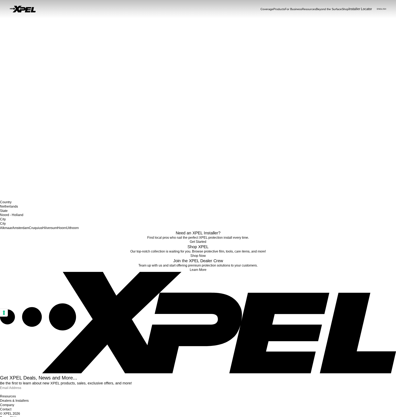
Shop (345, 9)
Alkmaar (6, 228)
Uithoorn (72, 228)
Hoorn (61, 228)
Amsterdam (20, 228)
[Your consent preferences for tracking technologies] (4, 313)
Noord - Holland (10, 163)
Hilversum (49, 228)
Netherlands (8, 159)
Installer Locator (10, 155)
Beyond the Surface (329, 9)
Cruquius (35, 228)
